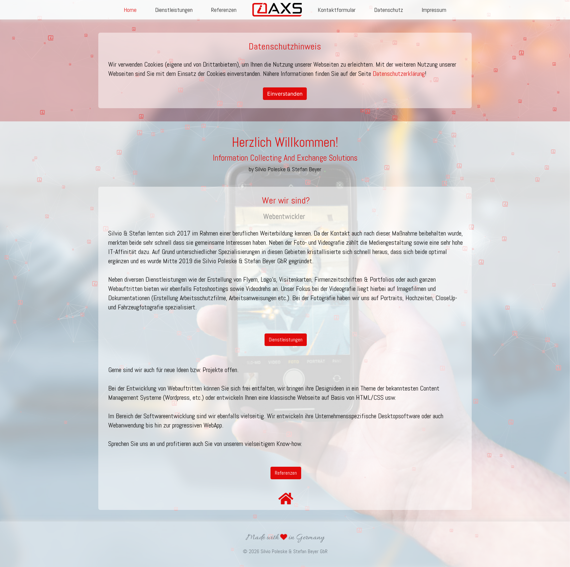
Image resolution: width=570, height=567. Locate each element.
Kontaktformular (337, 10)
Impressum (434, 10)
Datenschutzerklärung (399, 73)
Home (130, 10)
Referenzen (224, 10)
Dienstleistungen (174, 10)
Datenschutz (388, 10)
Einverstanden (284, 93)
